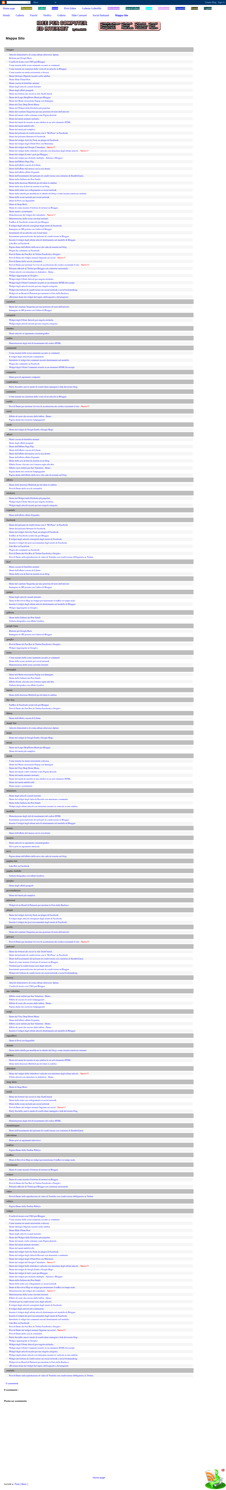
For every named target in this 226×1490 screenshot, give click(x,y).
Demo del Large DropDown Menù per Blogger (29, 97)
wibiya (9, 1201)
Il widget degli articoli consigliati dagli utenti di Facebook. (35, 225)
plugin (9, 910)
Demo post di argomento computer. (24, 376)
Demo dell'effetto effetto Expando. (24, 172)
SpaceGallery (133, 8)
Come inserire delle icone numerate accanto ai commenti (34, 65)
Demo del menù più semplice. (22, 129)
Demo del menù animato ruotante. (24, 118)
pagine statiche (13, 871)
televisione (11, 1135)
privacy (10, 936)
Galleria (20, 15)
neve (8, 851)
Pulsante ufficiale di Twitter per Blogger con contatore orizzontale (38, 268)
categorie (10, 315)
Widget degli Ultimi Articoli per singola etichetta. (31, 278)
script (9, 1011)
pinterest (10, 900)
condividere (12, 382)
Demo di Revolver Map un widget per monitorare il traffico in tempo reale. (42, 600)
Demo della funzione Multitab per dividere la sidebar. (33, 182)
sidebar (10, 1055)
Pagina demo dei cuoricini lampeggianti (27, 419)
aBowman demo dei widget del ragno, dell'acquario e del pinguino (38, 296)
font (8, 578)
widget (9, 1211)
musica (9, 838)
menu (9, 742)
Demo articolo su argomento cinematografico (29, 333)
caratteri (10, 301)
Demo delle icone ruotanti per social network (29, 197)
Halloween (163, 8)
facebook (10, 520)
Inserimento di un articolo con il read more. (28, 232)
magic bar (11, 723)
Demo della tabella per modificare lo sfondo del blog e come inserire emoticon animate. (48, 193)
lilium (9, 713)
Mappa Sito (121, 15)
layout (9, 690)
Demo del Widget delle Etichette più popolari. (29, 107)
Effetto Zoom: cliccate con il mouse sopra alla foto (31, 464)
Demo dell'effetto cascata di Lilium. (25, 164)
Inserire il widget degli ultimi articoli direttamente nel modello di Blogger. (42, 239)
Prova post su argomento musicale (24, 846)
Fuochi (33, 15)
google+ (10, 639)
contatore (11, 391)
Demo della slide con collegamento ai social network (32, 189)
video (9, 1191)
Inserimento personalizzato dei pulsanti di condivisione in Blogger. (39, 236)
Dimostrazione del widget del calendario (27, 214)
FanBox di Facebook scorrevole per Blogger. (29, 221)
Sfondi (6, 15)
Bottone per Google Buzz (20, 58)
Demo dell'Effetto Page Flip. (21, 161)
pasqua (10, 880)
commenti (11, 348)
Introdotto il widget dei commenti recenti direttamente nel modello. (39, 360)
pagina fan (11, 861)
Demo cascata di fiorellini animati (24, 83)
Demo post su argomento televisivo (25, 1140)
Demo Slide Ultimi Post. (20, 79)
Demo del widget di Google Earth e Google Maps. (31, 429)
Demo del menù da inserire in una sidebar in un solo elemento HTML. (40, 122)
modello (10, 811)
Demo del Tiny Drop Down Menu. (24, 104)
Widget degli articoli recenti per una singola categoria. (33, 286)
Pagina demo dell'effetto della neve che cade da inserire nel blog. (38, 246)
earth (9, 424)
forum (55, 8)
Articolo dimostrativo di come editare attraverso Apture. (34, 54)
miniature (11, 790)
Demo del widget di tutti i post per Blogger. (28, 154)
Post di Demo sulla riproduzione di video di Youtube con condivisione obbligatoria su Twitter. (51, 556)
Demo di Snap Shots (18, 204)
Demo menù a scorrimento (20, 211)
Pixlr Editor (70, 8)
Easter (149, 8)
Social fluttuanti (101, 15)
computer (11, 372)
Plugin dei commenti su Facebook (24, 250)
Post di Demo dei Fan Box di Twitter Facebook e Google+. (35, 254)
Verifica (47, 15)
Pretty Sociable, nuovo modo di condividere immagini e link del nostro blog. (43, 386)
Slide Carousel (79, 15)
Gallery (42, 8)
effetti (9, 434)
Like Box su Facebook (19, 243)
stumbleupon (13, 1125)
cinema (10, 328)
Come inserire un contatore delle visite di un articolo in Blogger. (38, 68)
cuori (9, 411)
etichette (10, 493)
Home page (9, 8)
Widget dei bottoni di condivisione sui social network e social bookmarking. (43, 289)
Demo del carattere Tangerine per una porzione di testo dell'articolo (39, 111)
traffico (10, 1155)
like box (10, 699)
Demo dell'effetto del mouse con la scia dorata (29, 168)
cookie (9, 401)
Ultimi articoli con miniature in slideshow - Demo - (32, 271)
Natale (194, 8)
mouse (9, 828)
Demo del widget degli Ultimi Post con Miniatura (31, 143)
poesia (9, 927)
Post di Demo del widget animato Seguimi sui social (32, 257)
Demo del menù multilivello (21, 125)
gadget (9, 592)
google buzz (12, 626)
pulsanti (10, 946)
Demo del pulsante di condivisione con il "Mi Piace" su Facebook (38, 132)
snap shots (11, 1082)
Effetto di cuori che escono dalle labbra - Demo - (30, 416)
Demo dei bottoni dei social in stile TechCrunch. (30, 93)
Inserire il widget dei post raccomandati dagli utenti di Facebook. (38, 542)
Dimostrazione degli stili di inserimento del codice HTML (35, 343)
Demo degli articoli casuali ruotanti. (25, 86)
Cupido (208, 8)
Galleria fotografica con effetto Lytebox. (27, 620)
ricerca (9, 977)
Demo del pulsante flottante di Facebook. (27, 136)
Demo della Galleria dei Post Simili (25, 179)
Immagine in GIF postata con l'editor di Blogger (30, 229)
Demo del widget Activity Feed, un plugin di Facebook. (34, 140)
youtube (10, 1370)
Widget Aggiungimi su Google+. (23, 275)
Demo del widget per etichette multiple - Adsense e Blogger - (36, 157)
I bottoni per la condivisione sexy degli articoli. (30, 965)
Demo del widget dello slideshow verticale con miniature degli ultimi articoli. (44, 150)
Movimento (114, 8)
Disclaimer (26, 8)
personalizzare (13, 890)
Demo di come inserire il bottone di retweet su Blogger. (33, 207)
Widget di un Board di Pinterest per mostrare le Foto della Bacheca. (39, 293)
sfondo (9, 1045)
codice (9, 338)
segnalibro (11, 1035)
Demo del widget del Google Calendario (27, 147)
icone (9, 652)
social (9, 1091)
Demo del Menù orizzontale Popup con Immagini (31, 100)
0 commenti (12, 1383)
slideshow (11, 1068)
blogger (10, 49)
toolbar (10, 1145)
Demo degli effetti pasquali (21, 90)
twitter (9, 1174)
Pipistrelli (180, 8)
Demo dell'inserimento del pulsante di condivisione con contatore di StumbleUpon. (46, 175)
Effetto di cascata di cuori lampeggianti (26, 999)
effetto (9, 480)
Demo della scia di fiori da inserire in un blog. (29, 186)
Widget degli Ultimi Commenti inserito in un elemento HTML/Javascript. (42, 282)
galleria (10, 612)
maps (9, 732)
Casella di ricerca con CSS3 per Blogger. (27, 61)
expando (10, 510)
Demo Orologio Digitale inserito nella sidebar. (29, 75)
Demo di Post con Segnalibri (22, 200)
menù (9, 756)
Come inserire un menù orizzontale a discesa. (29, 72)
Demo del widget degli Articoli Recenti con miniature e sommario (38, 799)
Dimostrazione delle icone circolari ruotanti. (29, 218)
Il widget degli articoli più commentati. (26, 356)
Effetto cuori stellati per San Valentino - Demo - (30, 467)
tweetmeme (12, 1164)
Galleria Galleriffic (92, 8)
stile (8, 1115)
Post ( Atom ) (21, 1484)
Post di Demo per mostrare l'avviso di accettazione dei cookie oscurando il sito (44, 264)
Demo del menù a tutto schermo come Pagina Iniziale (33, 115)
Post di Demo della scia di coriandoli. (26, 261)
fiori (8, 561)
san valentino (13, 991)
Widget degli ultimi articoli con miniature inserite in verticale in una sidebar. (43, 806)
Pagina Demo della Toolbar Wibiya (25, 1150)
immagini (11, 669)
